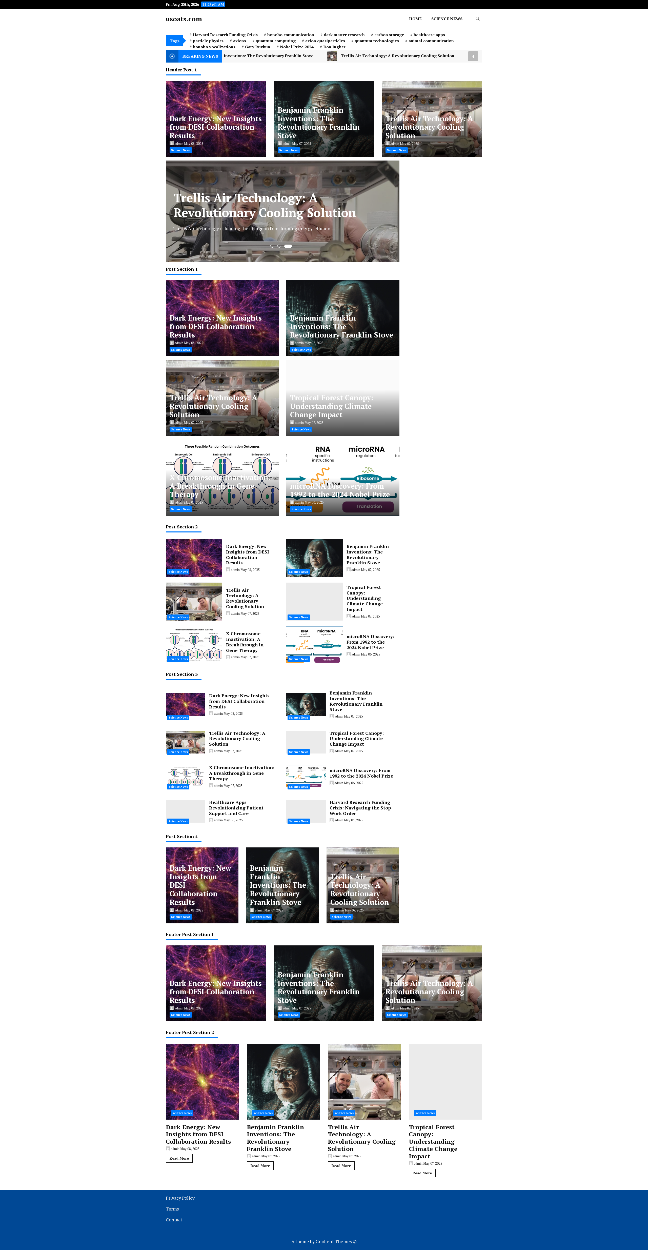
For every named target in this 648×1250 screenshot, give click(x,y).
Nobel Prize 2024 (297, 47)
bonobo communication (290, 34)
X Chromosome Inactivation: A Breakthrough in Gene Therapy (220, 486)
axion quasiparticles (325, 41)
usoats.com (184, 18)
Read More (179, 1158)
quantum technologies (377, 41)
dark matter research (344, 34)
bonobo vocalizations (214, 47)
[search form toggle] (477, 19)
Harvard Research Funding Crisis (225, 34)
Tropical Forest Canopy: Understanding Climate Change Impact (405, 56)
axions (239, 41)
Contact (174, 1220)
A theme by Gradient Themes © (324, 1241)
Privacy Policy (180, 1198)
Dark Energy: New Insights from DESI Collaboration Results (216, 127)
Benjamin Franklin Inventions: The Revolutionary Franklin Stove (319, 122)
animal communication (431, 41)
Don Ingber (334, 47)
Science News (446, 19)
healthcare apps (429, 34)
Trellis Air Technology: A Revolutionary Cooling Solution (259, 56)
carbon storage (389, 34)
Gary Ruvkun (257, 47)
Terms (172, 1209)
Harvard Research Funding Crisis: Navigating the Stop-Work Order (361, 807)
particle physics (208, 41)
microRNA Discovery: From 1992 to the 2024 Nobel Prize (340, 490)
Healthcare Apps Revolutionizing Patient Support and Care (236, 807)
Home (415, 19)
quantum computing (276, 41)
